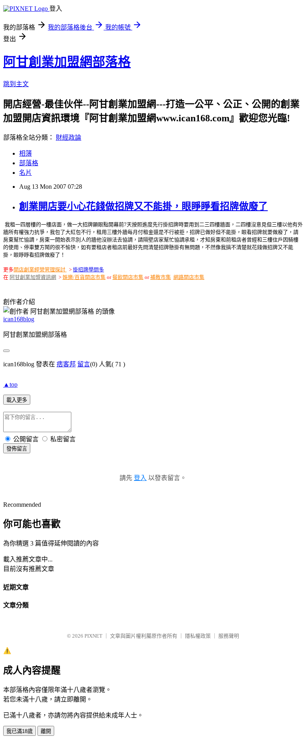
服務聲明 (228, 636)
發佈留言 (16, 449)
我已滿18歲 (19, 731)
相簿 (25, 153)
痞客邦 (66, 364)
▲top (10, 384)
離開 (46, 731)
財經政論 (68, 137)
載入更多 (16, 400)
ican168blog (18, 319)
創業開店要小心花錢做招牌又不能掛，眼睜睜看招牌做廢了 (143, 206)
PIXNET (93, 636)
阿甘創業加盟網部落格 (67, 62)
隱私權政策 (198, 636)
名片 (25, 172)
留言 (83, 364)
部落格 (28, 163)
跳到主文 (16, 84)
